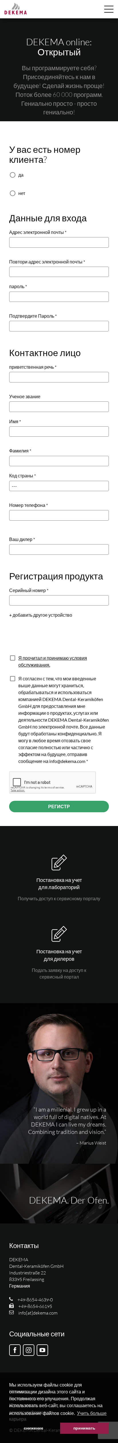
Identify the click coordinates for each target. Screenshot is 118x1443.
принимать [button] (84, 1428)
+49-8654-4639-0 (35, 1300)
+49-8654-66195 (35, 1306)
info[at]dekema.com (38, 1313)
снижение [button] (33, 1428)
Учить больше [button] (92, 1413)
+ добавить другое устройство (40, 615)
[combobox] (59, 549)
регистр (59, 806)
